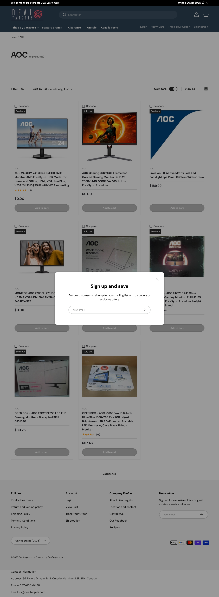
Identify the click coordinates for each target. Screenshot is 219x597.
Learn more (53, 2)
